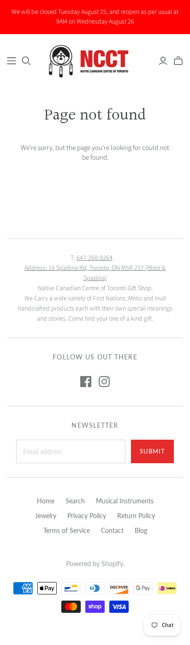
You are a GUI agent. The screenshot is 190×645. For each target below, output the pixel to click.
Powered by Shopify (94, 563)
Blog (141, 530)
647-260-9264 (95, 258)
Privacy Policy (86, 516)
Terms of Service (66, 530)
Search (75, 501)
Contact (112, 530)
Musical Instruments (125, 501)
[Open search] (26, 61)
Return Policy (136, 516)
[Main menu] (11, 61)
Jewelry (45, 516)
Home (45, 501)
